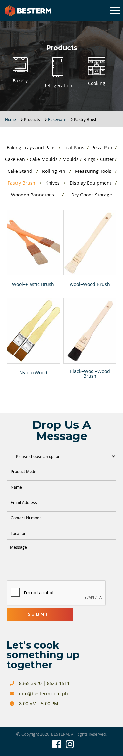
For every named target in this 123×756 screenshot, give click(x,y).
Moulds (70, 159)
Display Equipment (90, 183)
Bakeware (57, 119)
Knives (52, 183)
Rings (89, 159)
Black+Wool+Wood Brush (90, 373)
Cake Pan (15, 159)
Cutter (107, 159)
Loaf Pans (73, 147)
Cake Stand (20, 171)
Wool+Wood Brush (90, 284)
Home (10, 119)
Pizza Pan (102, 147)
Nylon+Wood (33, 372)
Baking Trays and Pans (31, 147)
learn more (33, 242)
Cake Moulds (44, 159)
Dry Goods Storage (91, 195)
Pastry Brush (21, 183)
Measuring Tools (93, 171)
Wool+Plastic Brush (33, 284)
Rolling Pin (53, 171)
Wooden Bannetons (32, 195)
